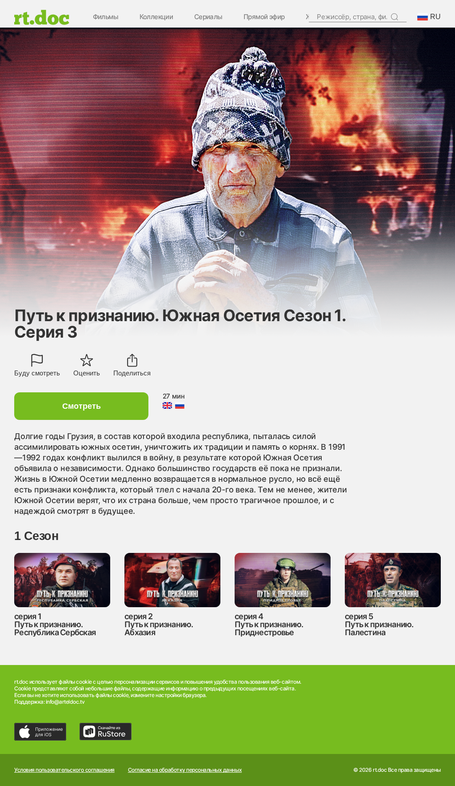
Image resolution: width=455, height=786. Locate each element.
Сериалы (208, 17)
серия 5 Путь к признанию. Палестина (379, 624)
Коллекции (156, 17)
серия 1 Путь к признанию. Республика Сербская (55, 624)
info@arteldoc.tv (65, 701)
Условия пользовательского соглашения (64, 770)
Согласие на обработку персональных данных (185, 770)
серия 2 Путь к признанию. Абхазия (158, 624)
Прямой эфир (263, 17)
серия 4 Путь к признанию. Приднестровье (269, 624)
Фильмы (105, 17)
